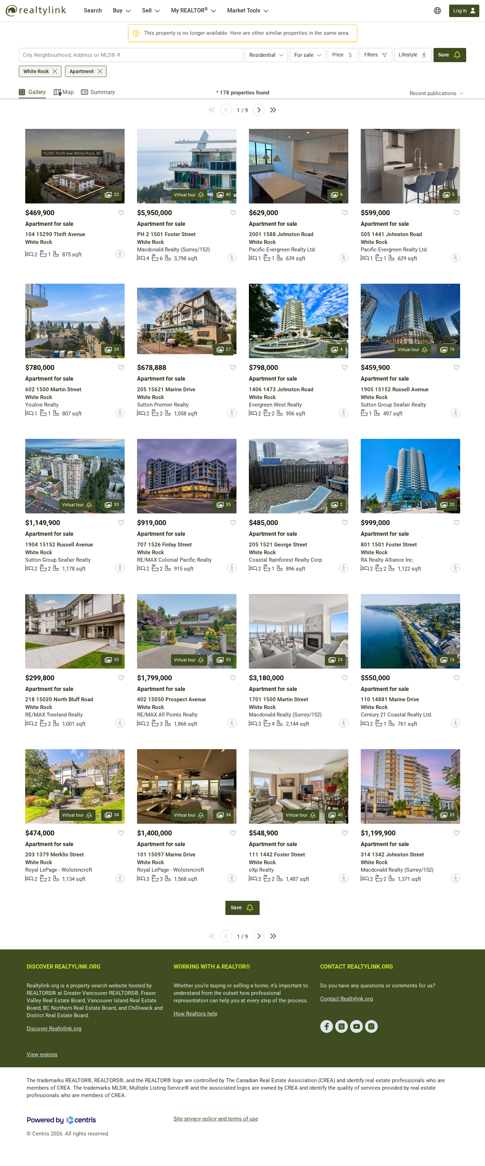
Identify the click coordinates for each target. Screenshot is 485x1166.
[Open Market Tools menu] (266, 10)
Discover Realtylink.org (54, 1028)
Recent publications (433, 93)
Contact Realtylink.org (346, 999)
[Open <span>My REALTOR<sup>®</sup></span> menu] (213, 10)
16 (451, 349)
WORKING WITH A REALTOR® (212, 966)
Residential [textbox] (262, 55)
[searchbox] (126, 55)
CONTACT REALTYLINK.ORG (356, 966)
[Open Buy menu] (128, 10)
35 (228, 504)
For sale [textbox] (304, 55)
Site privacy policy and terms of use (216, 1119)
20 (451, 504)
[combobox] (131, 55)
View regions (42, 1054)
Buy (117, 10)
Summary (103, 92)
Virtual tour (185, 194)
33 (116, 504)
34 (116, 814)
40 (228, 194)
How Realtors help (195, 1013)
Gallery (37, 92)
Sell (147, 10)
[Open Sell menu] (157, 10)
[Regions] (437, 10)
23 (116, 194)
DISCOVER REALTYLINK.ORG (63, 966)
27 (228, 349)
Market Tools (243, 10)
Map (68, 92)
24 (116, 349)
